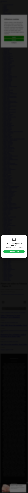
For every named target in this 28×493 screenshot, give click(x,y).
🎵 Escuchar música (14, 251)
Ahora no (14, 255)
